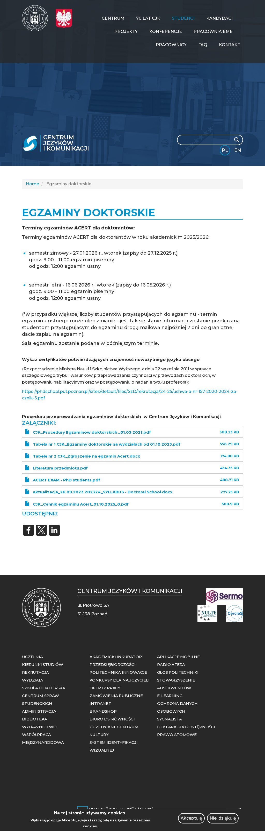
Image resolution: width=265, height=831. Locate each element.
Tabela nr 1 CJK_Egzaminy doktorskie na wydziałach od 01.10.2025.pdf (106, 444)
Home (32, 183)
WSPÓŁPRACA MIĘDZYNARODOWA (43, 738)
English (238, 151)
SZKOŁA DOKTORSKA (43, 687)
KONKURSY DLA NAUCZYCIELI (119, 680)
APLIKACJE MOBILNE (178, 656)
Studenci (183, 18)
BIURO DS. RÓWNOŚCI (112, 719)
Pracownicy (171, 44)
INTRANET (100, 703)
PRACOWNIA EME (213, 31)
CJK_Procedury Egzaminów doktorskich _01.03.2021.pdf (92, 432)
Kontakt (229, 44)
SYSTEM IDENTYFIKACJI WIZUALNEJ (113, 746)
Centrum (113, 18)
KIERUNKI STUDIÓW (42, 664)
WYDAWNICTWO (39, 726)
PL (225, 150)
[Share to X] (41, 530)
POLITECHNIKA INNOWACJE (118, 672)
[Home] (37, 18)
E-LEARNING (169, 695)
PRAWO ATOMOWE (176, 734)
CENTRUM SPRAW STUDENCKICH (40, 699)
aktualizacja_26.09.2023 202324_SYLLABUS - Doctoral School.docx (102, 491)
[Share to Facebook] (28, 530)
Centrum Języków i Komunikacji (66, 143)
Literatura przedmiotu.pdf (60, 468)
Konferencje (165, 31)
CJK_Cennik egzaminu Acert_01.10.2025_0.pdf (81, 504)
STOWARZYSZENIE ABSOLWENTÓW (176, 684)
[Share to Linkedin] (54, 530)
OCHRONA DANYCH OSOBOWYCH (177, 707)
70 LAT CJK (148, 18)
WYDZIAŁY (32, 680)
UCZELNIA (32, 656)
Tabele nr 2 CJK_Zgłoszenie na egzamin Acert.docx (86, 456)
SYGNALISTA (169, 719)
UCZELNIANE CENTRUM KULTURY (114, 730)
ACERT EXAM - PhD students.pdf (66, 480)
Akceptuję (191, 818)
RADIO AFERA (171, 664)
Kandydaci (219, 18)
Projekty (126, 31)
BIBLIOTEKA (34, 719)
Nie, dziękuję (223, 818)
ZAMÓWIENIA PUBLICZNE (116, 695)
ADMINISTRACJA (39, 711)
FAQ (202, 44)
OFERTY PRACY (105, 687)
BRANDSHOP (103, 711)
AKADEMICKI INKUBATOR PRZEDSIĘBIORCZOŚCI (116, 660)
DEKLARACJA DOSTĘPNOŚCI (186, 726)
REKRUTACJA (35, 672)
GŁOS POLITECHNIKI (177, 672)
